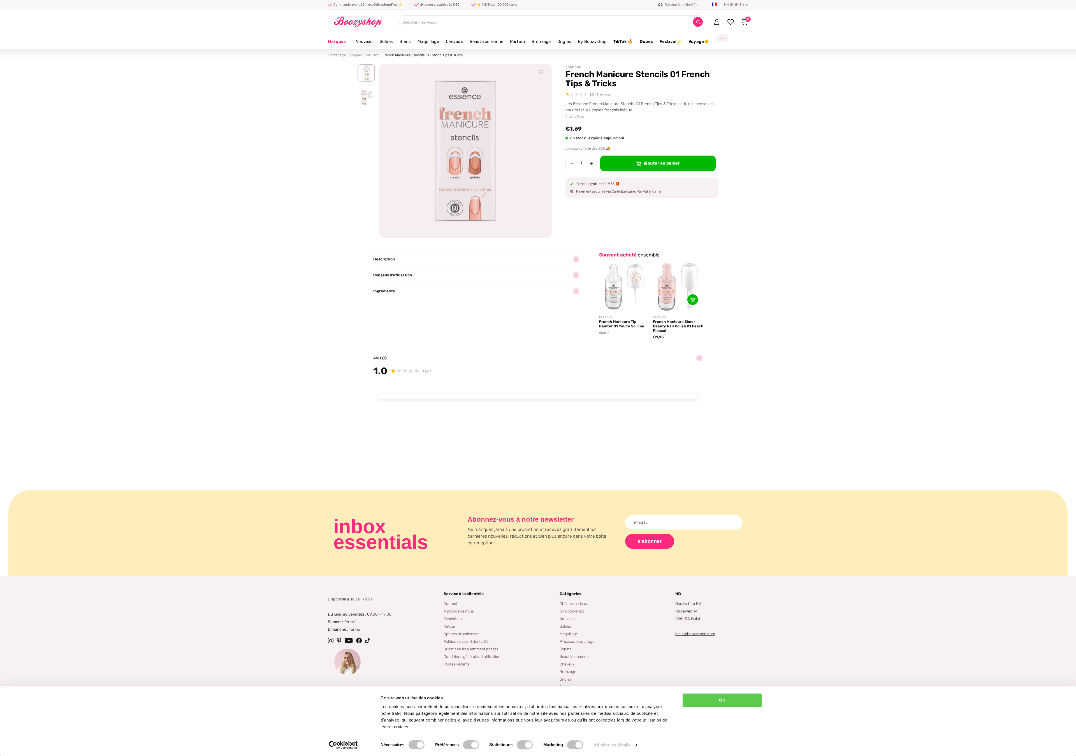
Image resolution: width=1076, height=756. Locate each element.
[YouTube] (349, 640)
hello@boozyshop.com (695, 634)
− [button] (571, 163)
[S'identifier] (716, 22)
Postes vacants (457, 664)
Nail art (372, 55)
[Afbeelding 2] (366, 97)
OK (722, 700)
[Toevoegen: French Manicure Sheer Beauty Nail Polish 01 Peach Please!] (692, 299)
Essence (573, 67)
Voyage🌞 (698, 41)
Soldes (386, 41)
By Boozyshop (592, 41)
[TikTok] (367, 640)
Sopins (565, 649)
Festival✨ (671, 41)
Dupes (646, 41)
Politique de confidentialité (466, 641)
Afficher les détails (611, 745)
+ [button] (591, 163)
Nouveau (364, 41)
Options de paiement (461, 634)
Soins (405, 41)
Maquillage (428, 41)
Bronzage (541, 41)
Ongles (564, 41)
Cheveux (454, 41)
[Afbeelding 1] (366, 73)
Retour (449, 626)
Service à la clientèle (464, 593)
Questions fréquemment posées (471, 649)
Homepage (337, 55)
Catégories (570, 593)
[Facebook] (359, 640)
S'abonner (650, 541)
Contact (450, 603)
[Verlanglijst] (541, 72)
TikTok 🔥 (623, 41)
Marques (338, 41)
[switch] (471, 744)
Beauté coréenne (486, 41)
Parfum (517, 41)
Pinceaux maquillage (577, 641)
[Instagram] (330, 640)
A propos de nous (459, 611)
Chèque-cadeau (573, 603)
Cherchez (698, 22)
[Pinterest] (339, 640)
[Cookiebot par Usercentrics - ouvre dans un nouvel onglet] (343, 745)
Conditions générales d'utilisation (472, 656)
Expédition (453, 618)
